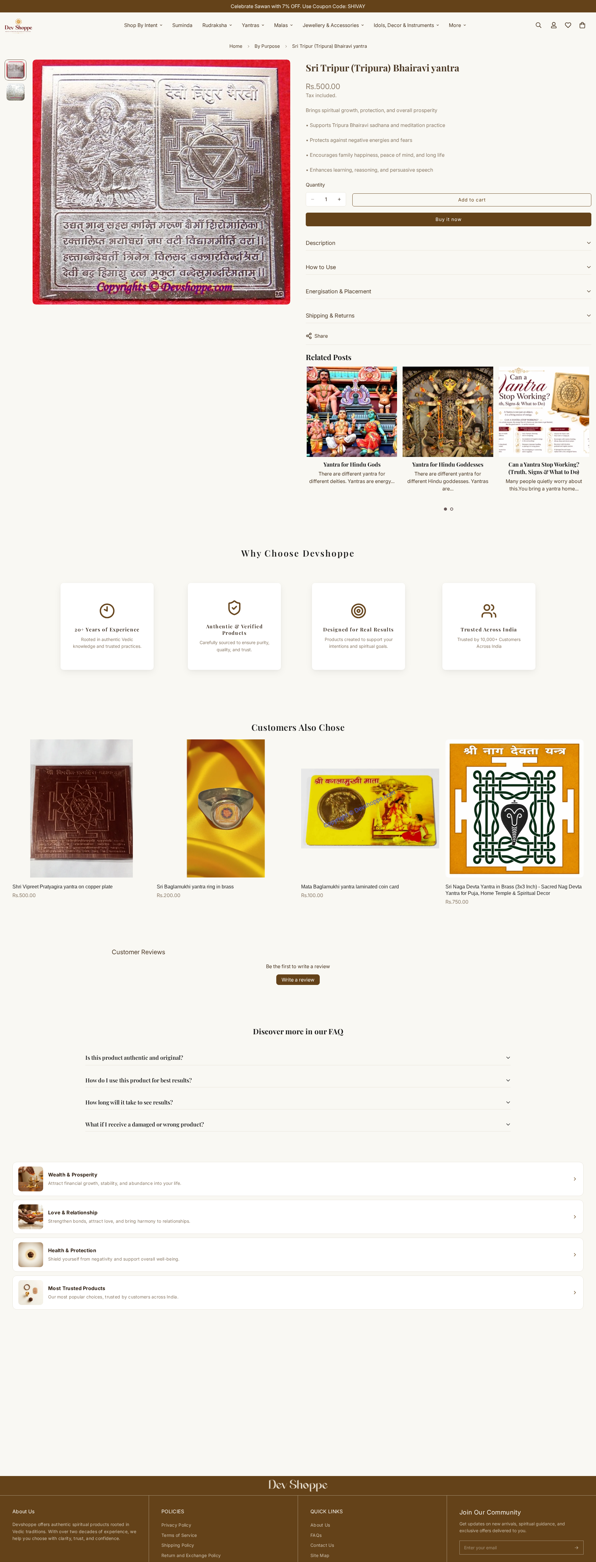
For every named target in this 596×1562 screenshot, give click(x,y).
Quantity (315, 185)
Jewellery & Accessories (331, 25)
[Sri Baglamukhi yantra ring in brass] (226, 808)
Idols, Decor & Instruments (404, 25)
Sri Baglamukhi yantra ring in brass (195, 886)
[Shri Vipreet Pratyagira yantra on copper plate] (81, 808)
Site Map (319, 1555)
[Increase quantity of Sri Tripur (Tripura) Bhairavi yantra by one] (339, 199)
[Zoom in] (277, 73)
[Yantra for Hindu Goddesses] (448, 412)
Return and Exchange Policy (191, 1555)
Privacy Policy (176, 1525)
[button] (445, 509)
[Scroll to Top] (584, 1528)
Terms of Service (179, 1535)
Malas (281, 25)
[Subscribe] (576, 1548)
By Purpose (267, 46)
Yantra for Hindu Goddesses (447, 464)
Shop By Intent (140, 25)
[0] (582, 25)
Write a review (298, 980)
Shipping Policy (177, 1545)
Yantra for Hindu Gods (352, 464)
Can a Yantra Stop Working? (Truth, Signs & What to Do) (543, 468)
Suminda (182, 25)
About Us (320, 1525)
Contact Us (322, 1545)
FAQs (316, 1535)
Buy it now (449, 219)
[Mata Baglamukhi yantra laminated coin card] (370, 808)
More (455, 25)
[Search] (539, 25)
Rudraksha (214, 25)
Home (235, 46)
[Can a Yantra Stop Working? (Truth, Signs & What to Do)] (544, 412)
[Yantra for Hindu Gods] (352, 412)
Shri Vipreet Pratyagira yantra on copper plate (62, 886)
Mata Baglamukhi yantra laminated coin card (350, 886)
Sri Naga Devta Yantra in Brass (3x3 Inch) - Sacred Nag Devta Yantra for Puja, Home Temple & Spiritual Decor (513, 890)
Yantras (250, 25)
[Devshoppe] (19, 25)
